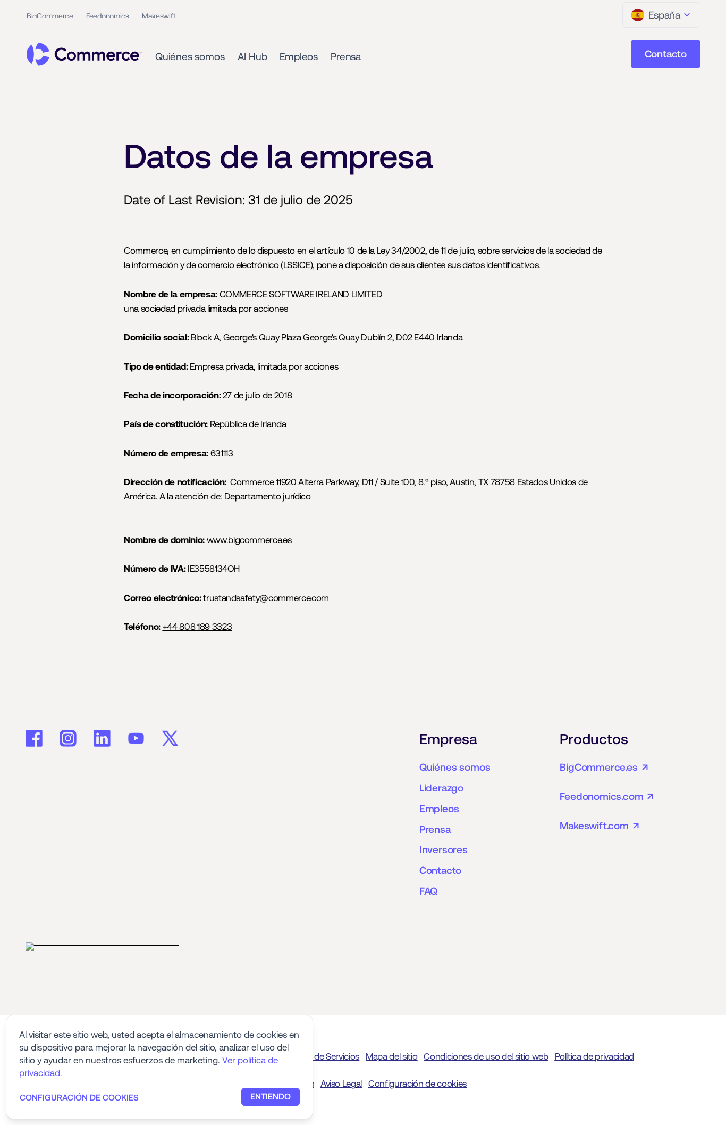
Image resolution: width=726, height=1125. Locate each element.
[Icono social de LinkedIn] (102, 738)
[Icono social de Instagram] (68, 738)
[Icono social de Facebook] (34, 738)
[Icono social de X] (170, 738)
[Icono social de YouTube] (136, 738)
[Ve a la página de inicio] (84, 54)
